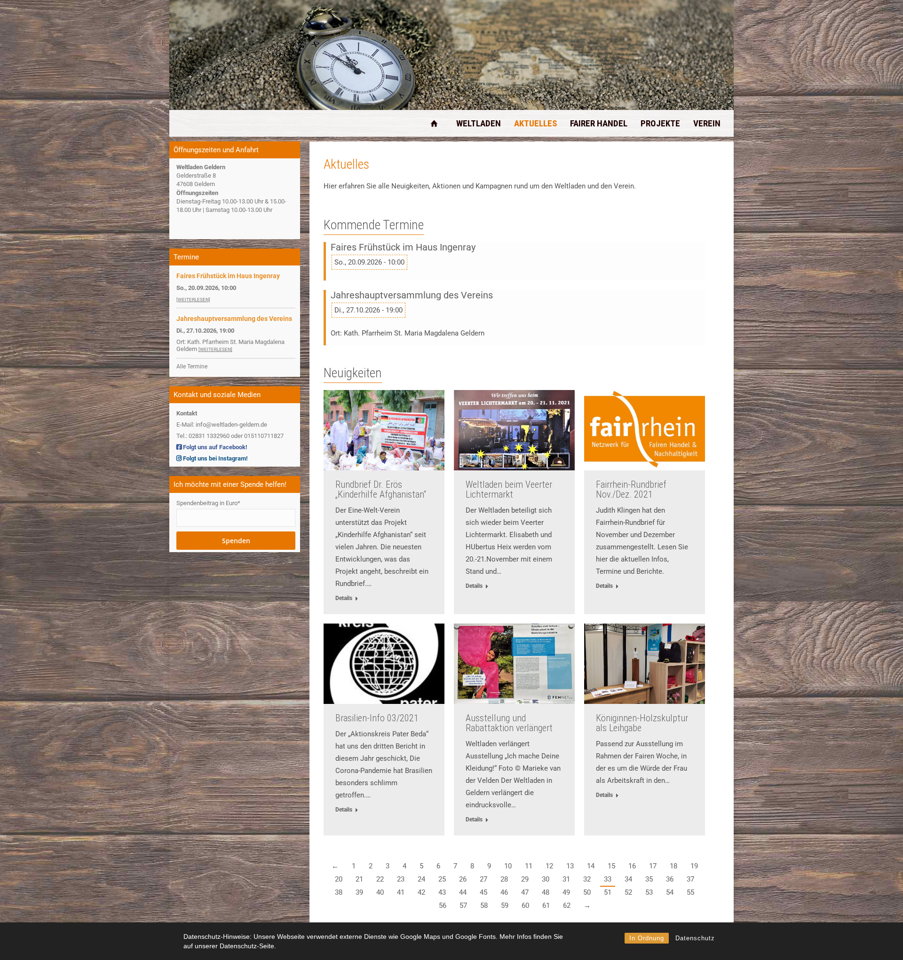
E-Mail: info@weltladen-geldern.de (221, 424)
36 (669, 879)
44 (463, 892)
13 (570, 866)
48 (545, 892)
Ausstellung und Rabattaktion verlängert (509, 723)
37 (690, 879)
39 (359, 892)
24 (421, 879)
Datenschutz (695, 938)
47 (525, 892)
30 (545, 879)
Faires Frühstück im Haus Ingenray (403, 247)
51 (607, 892)
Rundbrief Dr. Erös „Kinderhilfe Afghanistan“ (380, 489)
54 (669, 892)
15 (611, 866)
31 (566, 879)
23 (400, 879)
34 (628, 879)
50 (587, 892)
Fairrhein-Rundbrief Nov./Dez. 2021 (631, 489)
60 (525, 905)
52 (628, 892)
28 (504, 879)
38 (338, 892)
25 (442, 879)
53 (649, 892)
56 (442, 905)
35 (649, 879)
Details (343, 598)
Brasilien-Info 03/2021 (377, 718)
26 (463, 879)
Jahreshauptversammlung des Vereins (412, 295)
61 (546, 905)
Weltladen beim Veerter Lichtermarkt (509, 489)
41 (400, 892)
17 (653, 866)
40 (380, 892)
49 (566, 892)
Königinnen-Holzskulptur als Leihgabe (642, 723)
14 (590, 866)
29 (525, 879)
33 (607, 879)
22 (380, 879)
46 (504, 892)
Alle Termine (191, 366)
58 (484, 905)
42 (421, 892)
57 (463, 905)
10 (508, 866)
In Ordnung (646, 938)
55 (690, 892)
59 (504, 905)
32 (587, 879)
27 (483, 879)
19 (694, 866)
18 (673, 866)
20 (338, 879)
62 (566, 905)
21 (359, 879)
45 (483, 892)
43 (442, 892)
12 (549, 866)
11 (528, 866)
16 (632, 866)
